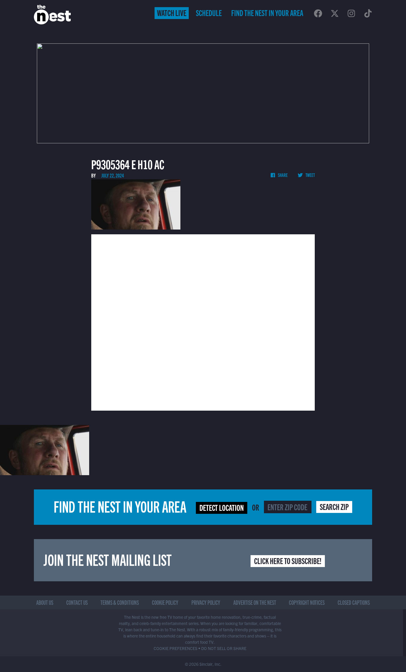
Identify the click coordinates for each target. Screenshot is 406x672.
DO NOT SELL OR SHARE (223, 648)
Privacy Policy (205, 602)
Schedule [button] (209, 12)
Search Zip (334, 506)
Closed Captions (354, 602)
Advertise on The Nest (254, 602)
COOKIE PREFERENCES (175, 648)
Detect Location (221, 507)
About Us (44, 602)
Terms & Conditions (119, 602)
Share (282, 175)
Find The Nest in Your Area (267, 12)
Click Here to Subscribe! (287, 560)
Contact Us (77, 602)
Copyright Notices (307, 602)
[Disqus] (203, 321)
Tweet (310, 175)
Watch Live (171, 12)
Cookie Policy (165, 602)
